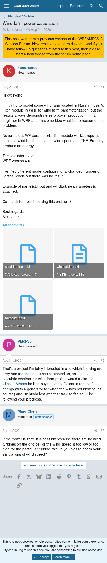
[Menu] (6, 6)
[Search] (101, 6)
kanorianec (15, 29)
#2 (102, 360)
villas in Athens (15, 383)
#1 (102, 86)
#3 (102, 430)
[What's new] (91, 6)
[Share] (95, 87)
